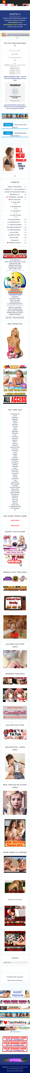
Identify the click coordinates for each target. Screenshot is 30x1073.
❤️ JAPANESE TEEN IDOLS (14, 242)
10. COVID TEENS (13, 232)
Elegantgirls (15, 419)
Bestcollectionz (15, 494)
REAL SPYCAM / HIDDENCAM (15, 311)
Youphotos (15, 445)
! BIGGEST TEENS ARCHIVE (15, 186)
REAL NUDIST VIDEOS (15, 298)
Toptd (15, 480)
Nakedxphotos (15, 459)
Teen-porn (15, 503)
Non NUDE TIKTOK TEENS (15, 267)
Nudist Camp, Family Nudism (15, 980)
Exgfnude (15, 501)
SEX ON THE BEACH (15, 302)
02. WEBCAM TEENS (16, 57)
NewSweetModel (15, 492)
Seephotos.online (15, 447)
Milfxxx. (15, 442)
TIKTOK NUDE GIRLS (15, 260)
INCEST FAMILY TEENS (15, 268)
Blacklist (15, 475)
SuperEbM (15, 485)
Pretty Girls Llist (15, 491)
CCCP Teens (15, 471)
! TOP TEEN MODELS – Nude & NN (14, 197)
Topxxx (15, 452)
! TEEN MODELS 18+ (14, 194)
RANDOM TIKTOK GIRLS (15, 265)
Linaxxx (15, 428)
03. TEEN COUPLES (15, 211)
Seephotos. (15, 440)
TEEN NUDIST (15, 297)
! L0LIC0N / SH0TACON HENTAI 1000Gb (14, 192)
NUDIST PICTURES (15, 300)
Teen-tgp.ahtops (15, 508)
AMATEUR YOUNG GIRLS (15, 307)
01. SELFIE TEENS (15, 202)
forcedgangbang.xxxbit (15, 506)
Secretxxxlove (15, 470)
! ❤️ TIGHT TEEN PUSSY (14, 199)
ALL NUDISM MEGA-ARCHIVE (15, 304)
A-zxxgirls (15, 426)
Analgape (15, 454)
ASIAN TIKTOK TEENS (15, 263)
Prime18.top (15, 450)
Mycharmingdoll (15, 484)
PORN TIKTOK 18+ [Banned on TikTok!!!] (15, 261)
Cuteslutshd (15, 438)
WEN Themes (19, 1071)
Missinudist (15, 433)
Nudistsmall (15, 436)
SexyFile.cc (15, 14)
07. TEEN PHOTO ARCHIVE (15, 224)
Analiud (15, 468)
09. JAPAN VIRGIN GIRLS (14, 230)
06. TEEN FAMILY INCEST (14, 222)
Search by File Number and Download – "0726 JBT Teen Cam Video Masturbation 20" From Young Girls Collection (15, 106)
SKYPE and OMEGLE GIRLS (15, 309)
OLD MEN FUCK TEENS (14, 235)
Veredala (15, 477)
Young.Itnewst (15, 478)
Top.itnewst (15, 449)
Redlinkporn (15, 417)
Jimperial (15, 422)
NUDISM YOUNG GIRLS (15, 314)
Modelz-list (15, 497)
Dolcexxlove (15, 424)
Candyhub (15, 464)
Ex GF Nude (15, 461)
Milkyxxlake (15, 431)
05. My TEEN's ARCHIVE (14, 219)
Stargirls (15, 421)
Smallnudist (15, 466)
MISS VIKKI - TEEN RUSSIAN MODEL (15, 318)
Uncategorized (14, 240)
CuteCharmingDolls (15, 487)
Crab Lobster (15, 473)
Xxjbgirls (15, 429)
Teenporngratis (15, 504)
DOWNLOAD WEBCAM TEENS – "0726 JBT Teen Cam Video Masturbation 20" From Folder (15, 78)
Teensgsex (15, 457)
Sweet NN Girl (15, 482)
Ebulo (15, 435)
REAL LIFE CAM (14, 237)
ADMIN (16, 54)
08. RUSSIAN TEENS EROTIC (14, 227)
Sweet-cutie (15, 499)
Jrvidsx (15, 456)
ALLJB (15, 415)
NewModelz (15, 496)
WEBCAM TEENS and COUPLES (15, 312)
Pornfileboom (15, 463)
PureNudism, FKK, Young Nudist (15, 977)
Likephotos (15, 443)
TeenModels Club (15, 414)
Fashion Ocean (15, 489)
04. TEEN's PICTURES (15, 215)
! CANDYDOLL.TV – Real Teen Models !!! (14, 189)
